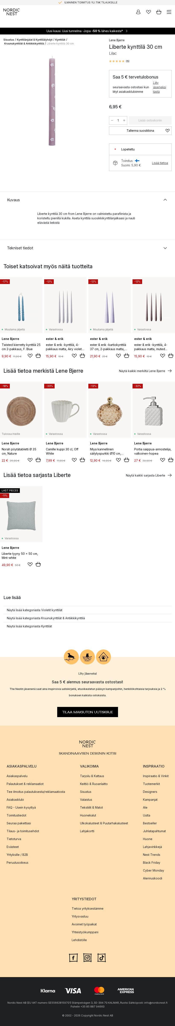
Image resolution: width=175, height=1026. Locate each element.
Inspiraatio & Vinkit (156, 776)
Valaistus (86, 799)
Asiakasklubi (15, 799)
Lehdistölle (79, 940)
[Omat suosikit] (148, 12)
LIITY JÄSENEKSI (78, 3)
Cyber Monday (153, 870)
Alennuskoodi (152, 878)
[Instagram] (87, 957)
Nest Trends (151, 854)
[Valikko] (169, 12)
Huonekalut (88, 815)
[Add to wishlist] (30, 355)
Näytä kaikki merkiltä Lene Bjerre (142, 371)
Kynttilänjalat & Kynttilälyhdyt (34, 39)
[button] (119, 61)
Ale (145, 807)
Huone (147, 839)
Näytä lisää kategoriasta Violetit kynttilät (34, 610)
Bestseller (150, 823)
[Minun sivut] (138, 12)
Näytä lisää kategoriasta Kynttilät (29, 626)
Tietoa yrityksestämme (88, 908)
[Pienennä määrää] (112, 120)
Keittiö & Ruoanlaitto (94, 784)
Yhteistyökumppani (85, 932)
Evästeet (13, 847)
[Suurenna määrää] (124, 120)
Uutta (146, 815)
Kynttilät (60, 39)
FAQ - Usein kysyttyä (21, 807)
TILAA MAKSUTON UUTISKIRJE (87, 712)
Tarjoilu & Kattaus (92, 776)
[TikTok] (102, 957)
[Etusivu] (11, 12)
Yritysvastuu (80, 916)
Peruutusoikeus (17, 862)
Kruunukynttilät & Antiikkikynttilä (24, 43)
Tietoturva (14, 839)
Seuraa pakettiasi (19, 823)
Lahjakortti (87, 831)
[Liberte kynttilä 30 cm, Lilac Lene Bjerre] (52, 101)
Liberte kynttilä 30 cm (60, 43)
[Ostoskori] (159, 12)
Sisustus (8, 39)
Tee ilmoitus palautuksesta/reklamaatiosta (36, 791)
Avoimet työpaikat (84, 924)
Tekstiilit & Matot (91, 807)
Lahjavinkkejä (152, 847)
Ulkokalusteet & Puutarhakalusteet (104, 823)
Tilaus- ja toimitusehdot (23, 831)
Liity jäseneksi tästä (159, 87)
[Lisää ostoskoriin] (38, 355)
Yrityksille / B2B (17, 854)
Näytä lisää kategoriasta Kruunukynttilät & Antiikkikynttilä (46, 618)
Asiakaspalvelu (17, 776)
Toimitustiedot (16, 815)
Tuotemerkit (151, 784)
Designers (150, 791)
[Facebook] (73, 957)
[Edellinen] (7, 101)
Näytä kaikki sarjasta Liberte (145, 475)
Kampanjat (150, 799)
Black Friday (151, 862)
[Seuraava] (96, 101)
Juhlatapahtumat (154, 831)
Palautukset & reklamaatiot (25, 784)
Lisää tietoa (160, 163)
